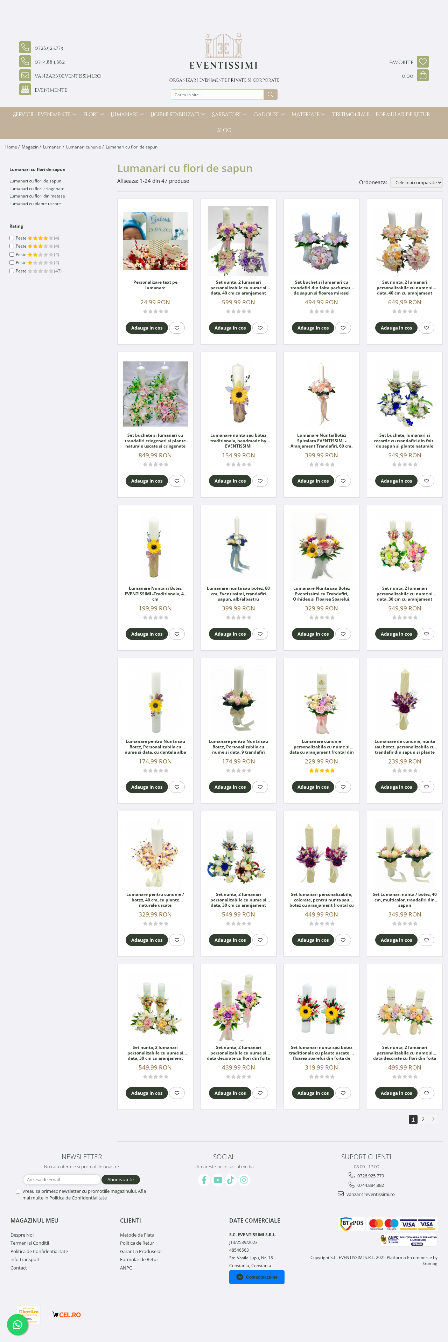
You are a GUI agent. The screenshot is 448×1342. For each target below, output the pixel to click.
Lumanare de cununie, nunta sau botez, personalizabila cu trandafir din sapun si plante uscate (404, 747)
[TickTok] (231, 1180)
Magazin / (32, 147)
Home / (13, 147)
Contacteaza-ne (262, 1277)
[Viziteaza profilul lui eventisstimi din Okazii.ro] (29, 1314)
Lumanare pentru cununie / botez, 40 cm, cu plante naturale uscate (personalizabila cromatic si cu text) (155, 900)
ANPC (126, 1268)
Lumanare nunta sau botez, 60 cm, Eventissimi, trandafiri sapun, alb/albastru (238, 594)
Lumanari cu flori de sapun (35, 181)
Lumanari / (54, 147)
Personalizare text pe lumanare (155, 285)
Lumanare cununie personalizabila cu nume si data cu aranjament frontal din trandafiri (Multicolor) (321, 747)
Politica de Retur (137, 1243)
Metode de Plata (137, 1235)
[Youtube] (217, 1180)
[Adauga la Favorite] (177, 328)
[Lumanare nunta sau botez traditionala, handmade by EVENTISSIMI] (238, 394)
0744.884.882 (370, 1185)
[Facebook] (204, 1180)
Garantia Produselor (141, 1251)
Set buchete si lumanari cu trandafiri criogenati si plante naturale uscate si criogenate (155, 441)
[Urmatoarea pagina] (433, 1119)
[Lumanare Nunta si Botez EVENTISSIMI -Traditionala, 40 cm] (155, 547)
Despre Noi (22, 1235)
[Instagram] (244, 1180)
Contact (18, 1268)
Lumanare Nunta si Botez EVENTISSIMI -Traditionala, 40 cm (155, 594)
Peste (22, 238)
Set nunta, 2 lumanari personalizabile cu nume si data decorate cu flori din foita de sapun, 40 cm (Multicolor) (238, 1053)
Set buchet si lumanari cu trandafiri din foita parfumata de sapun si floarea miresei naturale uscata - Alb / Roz (321, 287)
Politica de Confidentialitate (78, 1198)
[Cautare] (271, 94)
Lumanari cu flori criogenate (36, 189)
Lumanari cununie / (85, 147)
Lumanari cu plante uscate (35, 204)
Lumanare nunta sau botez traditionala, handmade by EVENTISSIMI (238, 441)
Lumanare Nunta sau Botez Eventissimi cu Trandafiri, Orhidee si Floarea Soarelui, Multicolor (321, 594)
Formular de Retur (403, 114)
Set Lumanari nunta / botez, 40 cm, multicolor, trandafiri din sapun (405, 900)
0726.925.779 (370, 1175)
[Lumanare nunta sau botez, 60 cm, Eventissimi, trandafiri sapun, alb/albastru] (238, 547)
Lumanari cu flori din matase (37, 196)
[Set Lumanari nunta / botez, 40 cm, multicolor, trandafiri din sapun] (405, 853)
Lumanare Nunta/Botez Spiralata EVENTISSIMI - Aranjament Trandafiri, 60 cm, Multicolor (321, 441)
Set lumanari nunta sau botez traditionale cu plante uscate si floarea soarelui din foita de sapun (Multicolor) (321, 1053)
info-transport (25, 1259)
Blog (224, 130)
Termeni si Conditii (29, 1243)
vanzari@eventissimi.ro (370, 1194)
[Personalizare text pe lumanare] (155, 241)
